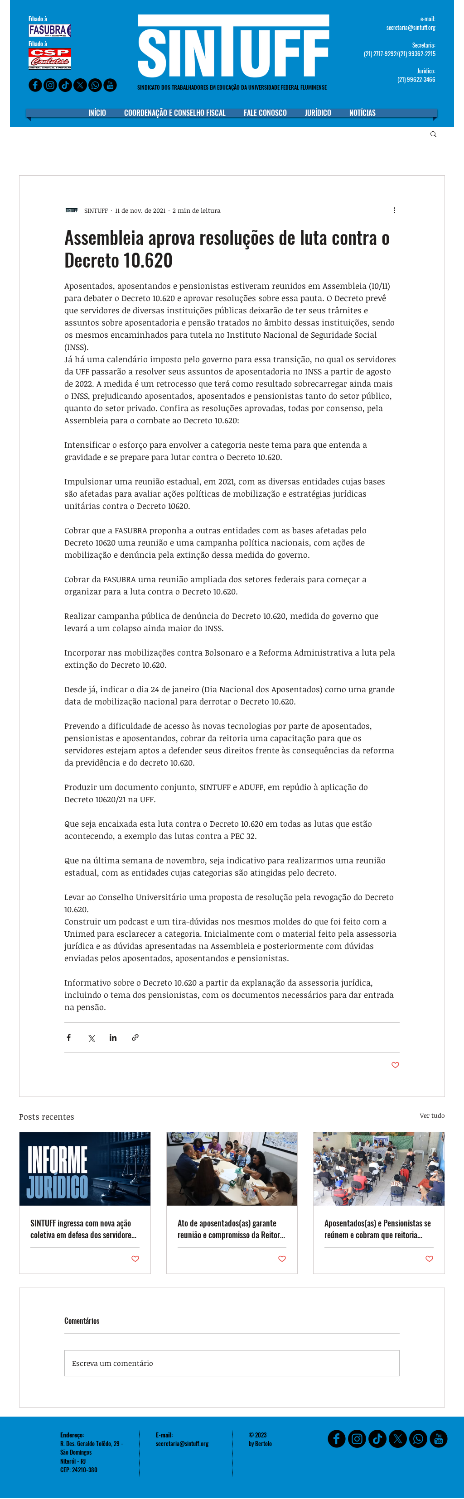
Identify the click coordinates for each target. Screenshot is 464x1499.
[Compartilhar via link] (135, 1037)
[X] (80, 85)
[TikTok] (377, 1439)
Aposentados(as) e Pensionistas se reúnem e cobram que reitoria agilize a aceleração (377, 1228)
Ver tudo (432, 1115)
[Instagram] (50, 85)
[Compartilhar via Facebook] (68, 1037)
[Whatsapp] (95, 85)
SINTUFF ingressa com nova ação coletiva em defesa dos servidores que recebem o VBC (82, 1228)
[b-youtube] (110, 85)
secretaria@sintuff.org (411, 27)
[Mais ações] (394, 210)
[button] (433, 133)
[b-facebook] (35, 85)
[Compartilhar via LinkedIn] (113, 1037)
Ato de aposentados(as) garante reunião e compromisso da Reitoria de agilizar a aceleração (231, 1228)
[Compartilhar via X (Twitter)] (91, 1037)
